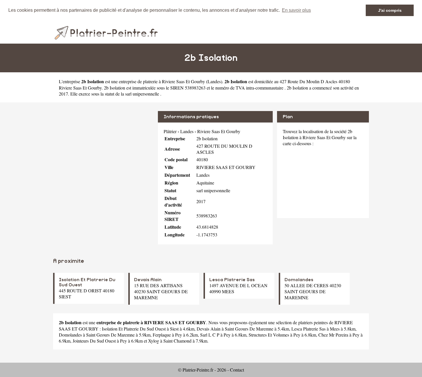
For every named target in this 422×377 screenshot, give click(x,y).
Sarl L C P (209, 335)
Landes (214, 81)
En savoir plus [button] (296, 10)
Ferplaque (162, 335)
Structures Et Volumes (269, 335)
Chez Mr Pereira (333, 335)
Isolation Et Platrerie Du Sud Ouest (134, 329)
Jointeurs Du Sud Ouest (94, 341)
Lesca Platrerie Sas (232, 279)
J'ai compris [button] (390, 10)
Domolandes (298, 279)
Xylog (153, 341)
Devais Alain (148, 279)
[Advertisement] (103, 151)
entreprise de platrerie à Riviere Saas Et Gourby (162, 81)
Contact (237, 370)
